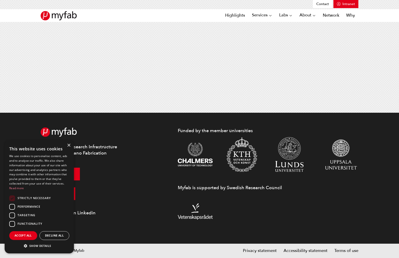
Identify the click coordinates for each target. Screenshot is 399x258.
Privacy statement (260, 251)
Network (331, 15)
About (305, 15)
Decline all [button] (54, 235)
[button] (39, 246)
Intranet (348, 4)
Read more (16, 188)
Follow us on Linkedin (73, 213)
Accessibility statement (305, 251)
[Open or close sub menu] (270, 16)
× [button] (68, 145)
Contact (322, 4)
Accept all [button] (23, 235)
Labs (283, 15)
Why (350, 15)
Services (260, 15)
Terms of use (346, 251)
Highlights (235, 15)
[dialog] (39, 196)
